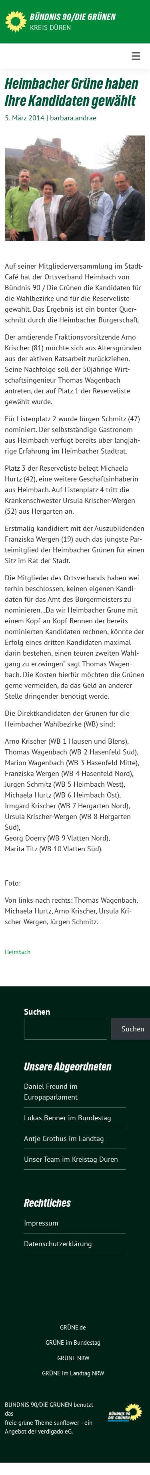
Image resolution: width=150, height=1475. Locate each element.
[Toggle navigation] (136, 56)
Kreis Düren (50, 27)
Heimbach (17, 952)
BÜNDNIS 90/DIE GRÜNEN (73, 17)
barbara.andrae (73, 117)
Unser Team (42, 1159)
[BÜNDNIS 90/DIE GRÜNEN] (16, 21)
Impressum (41, 1223)
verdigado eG (55, 1431)
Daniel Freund (46, 1086)
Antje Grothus (45, 1138)
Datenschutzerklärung (58, 1243)
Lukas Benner (45, 1117)
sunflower (66, 1422)
